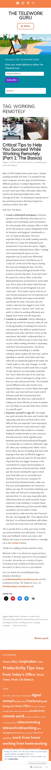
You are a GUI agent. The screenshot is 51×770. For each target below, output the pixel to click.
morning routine (8, 711)
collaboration (15, 696)
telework (19, 619)
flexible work (20, 701)
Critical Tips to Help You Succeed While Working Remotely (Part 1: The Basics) (22, 151)
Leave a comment (20, 626)
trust (22, 733)
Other (40, 662)
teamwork (13, 723)
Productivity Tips (40, 162)
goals (44, 701)
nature (16, 711)
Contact (15, 543)
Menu (27, 26)
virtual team (28, 733)
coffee (8, 696)
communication (26, 696)
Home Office (28, 162)
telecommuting (9, 619)
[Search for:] (25, 90)
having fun (8, 706)
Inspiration (28, 661)
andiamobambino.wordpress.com (21, 579)
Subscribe (12, 80)
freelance (24, 616)
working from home (10, 623)
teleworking (28, 619)
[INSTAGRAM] (22, 3)
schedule (28, 717)
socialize (43, 717)
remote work (34, 616)
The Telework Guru (25, 15)
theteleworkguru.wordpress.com (18, 586)
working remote (25, 623)
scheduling (35, 717)
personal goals (24, 711)
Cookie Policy (13, 759)
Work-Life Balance (10, 165)
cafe (4, 696)
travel (17, 733)
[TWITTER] (33, 3)
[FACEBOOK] (17, 3)
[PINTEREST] (28, 3)
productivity (37, 711)
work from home (41, 619)
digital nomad (14, 616)
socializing (6, 723)
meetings (42, 706)
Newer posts (41, 638)
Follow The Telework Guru (22, 59)
